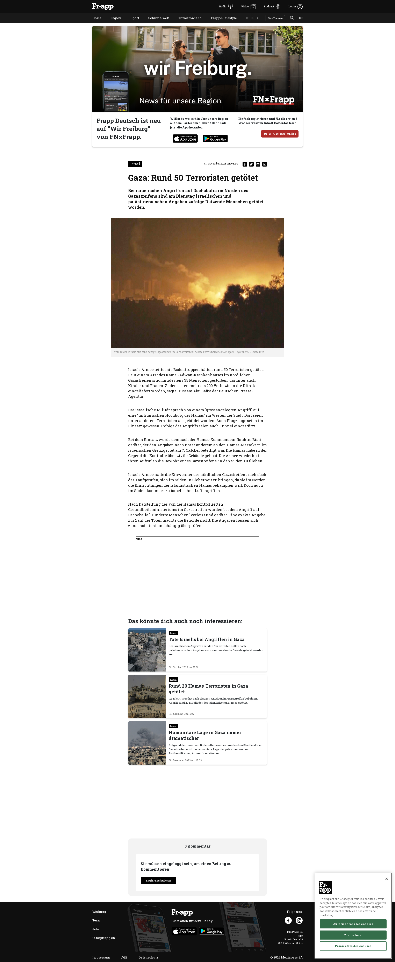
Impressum (101, 957)
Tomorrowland (187, 23)
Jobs (95, 929)
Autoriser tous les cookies (353, 924)
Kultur (248, 23)
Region (112, 23)
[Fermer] (386, 878)
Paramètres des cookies (353, 946)
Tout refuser (353, 935)
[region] (353, 916)
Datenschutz (148, 957)
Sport (132, 23)
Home (93, 23)
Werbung (99, 912)
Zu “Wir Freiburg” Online (280, 133)
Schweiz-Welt (155, 23)
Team (96, 920)
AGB (124, 957)
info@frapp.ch (103, 938)
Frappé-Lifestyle (221, 23)
